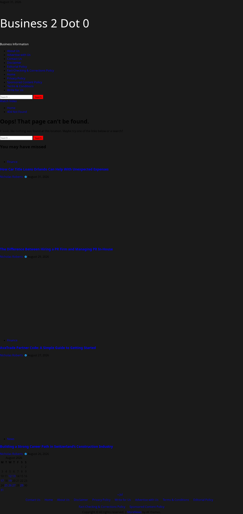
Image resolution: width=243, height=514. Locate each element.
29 (21, 485)
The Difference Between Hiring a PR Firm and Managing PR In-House (56, 249)
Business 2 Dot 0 (44, 23)
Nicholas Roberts (12, 177)
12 (10, 476)
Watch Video (8, 101)
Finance (12, 162)
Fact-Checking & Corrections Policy (30, 70)
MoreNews (134, 512)
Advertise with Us (19, 55)
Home (11, 74)
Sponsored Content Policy (24, 82)
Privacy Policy (16, 78)
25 (6, 485)
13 (13, 476)
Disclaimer (14, 63)
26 (10, 485)
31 (2, 490)
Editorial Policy (17, 67)
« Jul (120, 494)
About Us (13, 51)
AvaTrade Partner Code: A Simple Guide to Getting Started (48, 347)
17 (2, 481)
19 (10, 481)
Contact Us (14, 59)
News (10, 439)
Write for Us (15, 90)
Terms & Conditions (20, 86)
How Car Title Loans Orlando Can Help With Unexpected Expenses (54, 169)
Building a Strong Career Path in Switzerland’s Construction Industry (56, 446)
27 (13, 485)
